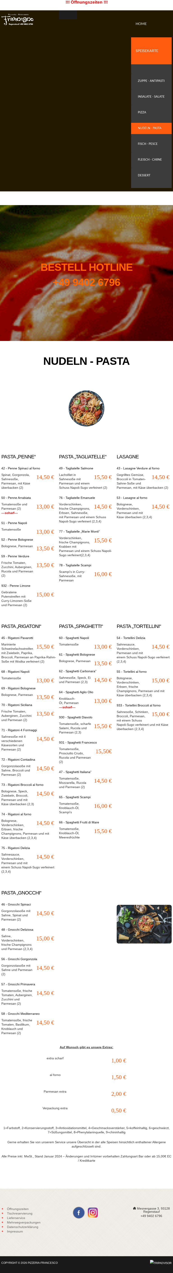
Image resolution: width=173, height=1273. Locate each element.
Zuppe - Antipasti (151, 81)
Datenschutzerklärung (22, 1227)
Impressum (15, 1231)
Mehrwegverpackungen (24, 1222)
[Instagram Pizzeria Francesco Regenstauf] (93, 1212)
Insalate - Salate (151, 96)
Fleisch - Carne (150, 159)
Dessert (144, 175)
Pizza (142, 112)
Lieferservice (16, 1218)
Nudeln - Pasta (150, 128)
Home (141, 24)
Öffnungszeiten (18, 1209)
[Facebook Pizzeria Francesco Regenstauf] (79, 1212)
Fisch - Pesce (148, 144)
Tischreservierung (19, 1213)
